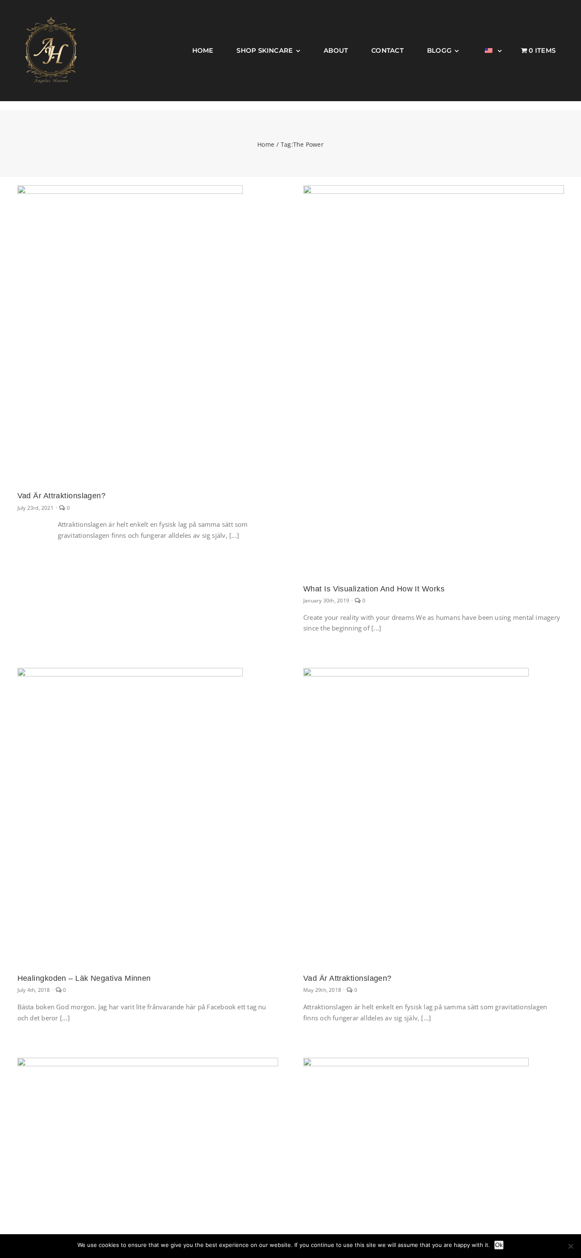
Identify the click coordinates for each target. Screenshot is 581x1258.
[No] (570, 1246)
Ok (499, 1244)
